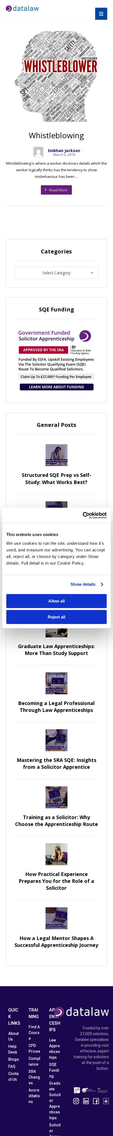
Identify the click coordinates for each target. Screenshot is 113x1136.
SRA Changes (34, 1077)
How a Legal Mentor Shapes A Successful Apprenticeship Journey (56, 941)
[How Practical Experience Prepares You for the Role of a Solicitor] (56, 854)
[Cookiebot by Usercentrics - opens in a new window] (83, 515)
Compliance (34, 1061)
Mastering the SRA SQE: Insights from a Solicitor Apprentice (56, 763)
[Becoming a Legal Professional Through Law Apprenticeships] (56, 683)
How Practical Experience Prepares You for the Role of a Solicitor (56, 881)
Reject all (56, 617)
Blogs (13, 1059)
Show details (82, 584)
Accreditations (34, 1096)
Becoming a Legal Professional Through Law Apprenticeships (56, 706)
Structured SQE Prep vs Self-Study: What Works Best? (56, 478)
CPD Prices (34, 1048)
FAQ (11, 1066)
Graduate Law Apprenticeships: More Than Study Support (56, 649)
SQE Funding (54, 1070)
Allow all (56, 601)
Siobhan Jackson (64, 150)
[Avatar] (38, 151)
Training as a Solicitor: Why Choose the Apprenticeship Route (56, 820)
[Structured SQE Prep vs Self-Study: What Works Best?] (56, 455)
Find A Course (34, 1033)
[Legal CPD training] (22, 8)
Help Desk (12, 1049)
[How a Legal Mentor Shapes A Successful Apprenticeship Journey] (56, 918)
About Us (13, 1036)
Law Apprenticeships (54, 1049)
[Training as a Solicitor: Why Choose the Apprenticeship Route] (56, 797)
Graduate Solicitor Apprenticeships (55, 1100)
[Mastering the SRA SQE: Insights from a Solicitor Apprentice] (56, 740)
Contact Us (13, 1076)
